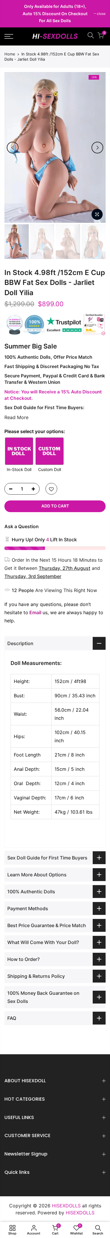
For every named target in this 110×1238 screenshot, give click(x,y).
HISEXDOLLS (80, 1213)
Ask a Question (21, 526)
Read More (16, 417)
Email (35, 612)
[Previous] (12, 147)
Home (9, 54)
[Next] (97, 147)
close (11, 13)
